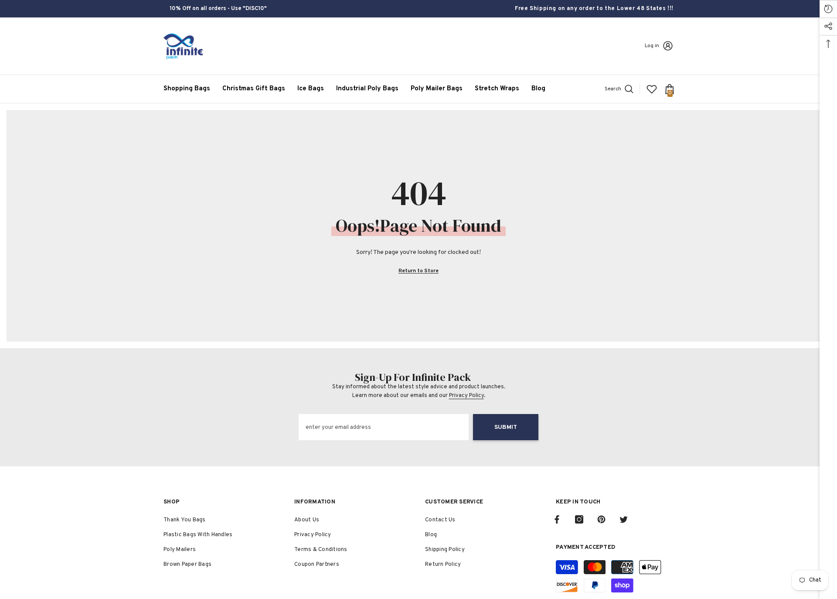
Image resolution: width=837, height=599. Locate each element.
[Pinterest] (601, 519)
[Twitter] (623, 519)
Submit (505, 427)
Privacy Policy (466, 395)
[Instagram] (579, 519)
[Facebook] (557, 519)
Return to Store (418, 270)
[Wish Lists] (651, 89)
